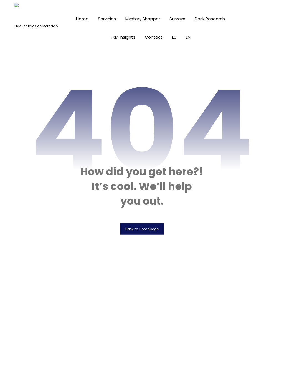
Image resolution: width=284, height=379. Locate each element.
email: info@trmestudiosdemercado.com (142, 352)
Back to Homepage (142, 228)
